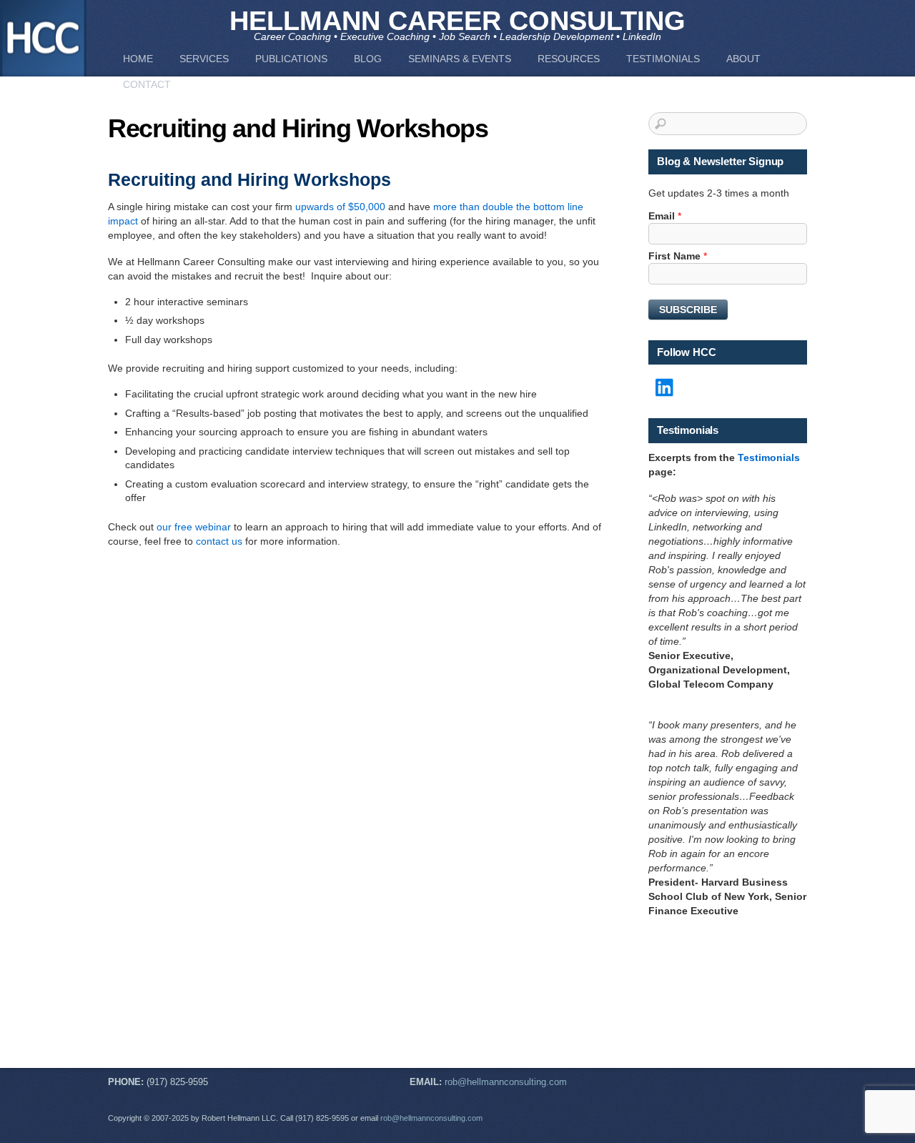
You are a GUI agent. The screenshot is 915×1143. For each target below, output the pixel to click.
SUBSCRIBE (688, 309)
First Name (677, 256)
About (743, 58)
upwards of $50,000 (340, 206)
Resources (569, 58)
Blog (368, 58)
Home (138, 58)
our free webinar (194, 527)
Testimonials (663, 58)
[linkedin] (665, 388)
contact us (219, 541)
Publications (291, 58)
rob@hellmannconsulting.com (506, 1082)
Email (664, 216)
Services (204, 58)
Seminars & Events (459, 58)
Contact (147, 84)
